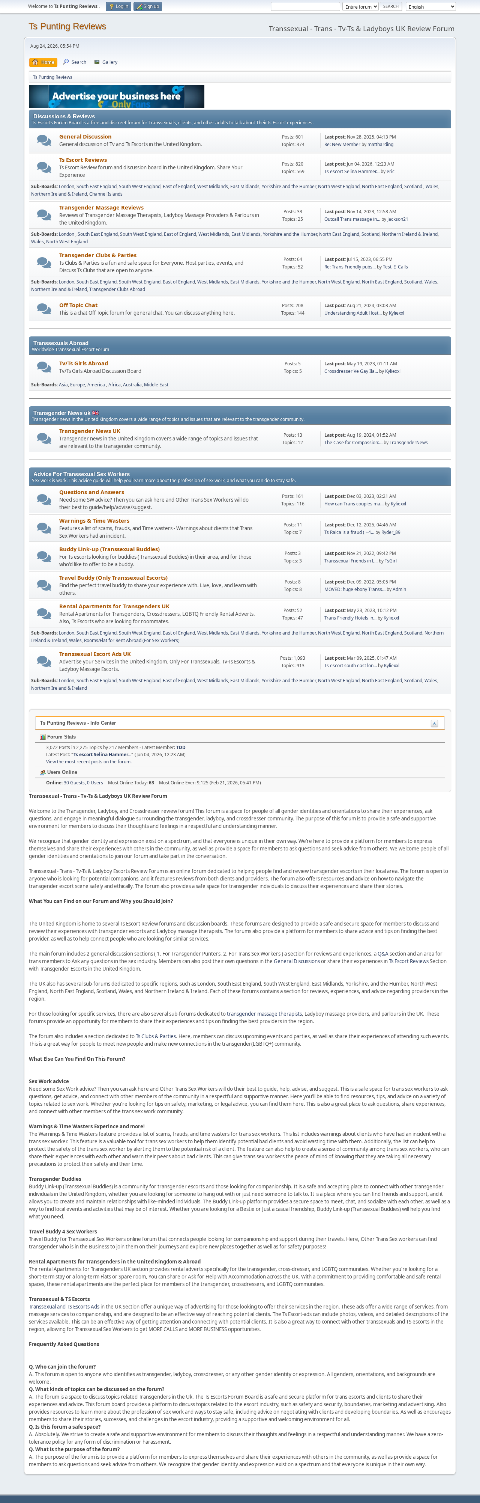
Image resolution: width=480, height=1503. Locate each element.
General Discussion (85, 136)
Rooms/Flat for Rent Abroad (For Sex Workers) (132, 640)
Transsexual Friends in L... (351, 561)
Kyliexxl (396, 313)
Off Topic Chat (78, 305)
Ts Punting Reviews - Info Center (78, 723)
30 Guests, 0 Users (74, 782)
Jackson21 (397, 219)
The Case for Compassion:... (353, 442)
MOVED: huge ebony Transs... (355, 589)
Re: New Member (342, 144)
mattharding (380, 144)
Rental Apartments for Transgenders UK (114, 606)
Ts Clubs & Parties (156, 1036)
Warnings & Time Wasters (94, 520)
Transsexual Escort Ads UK (95, 653)
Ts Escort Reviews (83, 159)
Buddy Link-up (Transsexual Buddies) (109, 549)
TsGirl (391, 561)
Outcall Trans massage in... (352, 219)
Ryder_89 (390, 532)
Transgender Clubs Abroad (117, 289)
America (96, 384)
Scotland (413, 186)
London (66, 186)
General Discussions (297, 961)
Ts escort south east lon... (350, 665)
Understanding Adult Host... (353, 313)
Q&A (383, 953)
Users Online (61, 772)
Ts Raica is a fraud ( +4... (349, 532)
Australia (132, 384)
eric (390, 171)
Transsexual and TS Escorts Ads (64, 1306)
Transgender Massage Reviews (101, 207)
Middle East (156, 384)
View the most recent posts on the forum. (89, 761)
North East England (382, 186)
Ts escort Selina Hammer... (352, 171)
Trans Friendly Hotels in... (350, 618)
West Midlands (212, 186)
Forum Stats (61, 737)
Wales (432, 186)
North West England (339, 186)
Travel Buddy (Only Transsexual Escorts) (113, 577)
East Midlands (245, 186)
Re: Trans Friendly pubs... (350, 267)
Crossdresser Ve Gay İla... (351, 371)
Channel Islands (106, 194)
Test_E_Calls (395, 267)
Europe (77, 384)
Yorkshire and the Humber (289, 186)
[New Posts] (44, 140)
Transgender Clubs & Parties (97, 255)
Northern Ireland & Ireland (59, 194)
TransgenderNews (409, 442)
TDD (181, 747)
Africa (114, 384)
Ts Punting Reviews (67, 26)
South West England (139, 186)
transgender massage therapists (264, 1013)
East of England (179, 186)
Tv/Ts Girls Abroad (83, 363)
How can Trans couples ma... (354, 503)
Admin (399, 589)
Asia (63, 384)
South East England (96, 186)
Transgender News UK (89, 430)
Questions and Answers (91, 492)
